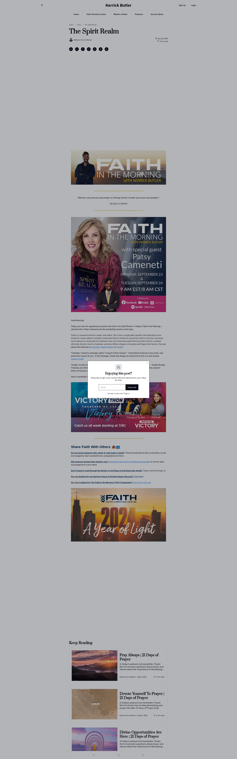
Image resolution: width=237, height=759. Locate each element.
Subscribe (132, 387)
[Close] (147, 363)
